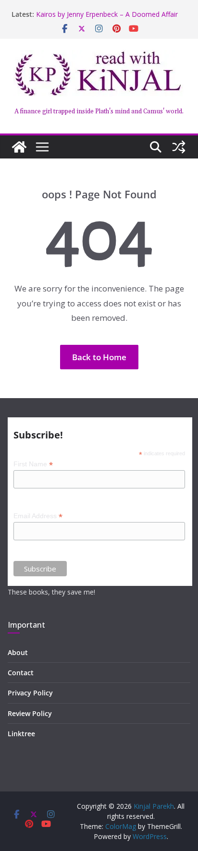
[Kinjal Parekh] (19, 146)
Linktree (21, 733)
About (18, 652)
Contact (21, 672)
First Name (33, 464)
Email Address (37, 516)
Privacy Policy (30, 692)
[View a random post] (178, 146)
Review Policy (30, 713)
